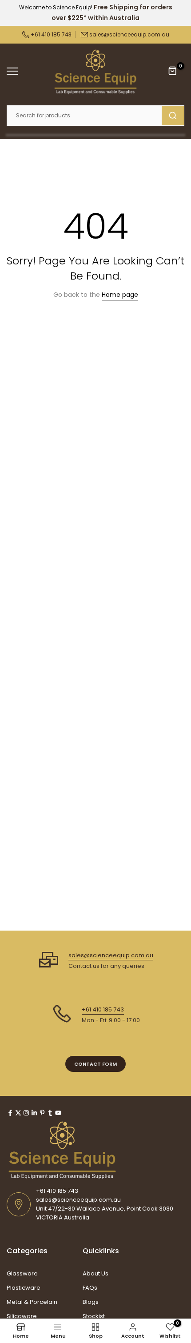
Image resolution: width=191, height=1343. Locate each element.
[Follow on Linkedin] (34, 1112)
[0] (173, 71)
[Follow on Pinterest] (42, 1112)
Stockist (94, 1316)
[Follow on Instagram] (26, 1112)
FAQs (90, 1287)
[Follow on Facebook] (10, 1112)
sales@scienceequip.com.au (129, 34)
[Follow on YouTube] (58, 1112)
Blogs (91, 1302)
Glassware (22, 1273)
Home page (120, 294)
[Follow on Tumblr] (50, 1112)
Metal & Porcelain (32, 1302)
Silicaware (22, 1316)
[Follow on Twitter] (18, 1112)
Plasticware (23, 1287)
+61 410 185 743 (50, 34)
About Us (95, 1273)
